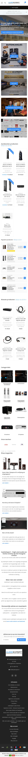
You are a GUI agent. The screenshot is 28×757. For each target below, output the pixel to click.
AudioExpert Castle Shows (14, 705)
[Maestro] (16, 747)
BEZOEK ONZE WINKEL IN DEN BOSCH (14, 13)
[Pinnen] (12, 750)
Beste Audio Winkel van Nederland (14, 710)
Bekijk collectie (6, 145)
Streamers (3, 422)
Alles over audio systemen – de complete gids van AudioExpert (14, 721)
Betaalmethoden (14, 692)
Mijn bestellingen (14, 731)
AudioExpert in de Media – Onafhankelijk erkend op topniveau (14, 718)
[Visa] (16, 750)
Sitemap (14, 696)
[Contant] (7, 747)
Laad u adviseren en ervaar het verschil (12, 32)
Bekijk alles (14, 56)
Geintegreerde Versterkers (4, 371)
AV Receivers (18, 371)
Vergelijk (14, 738)
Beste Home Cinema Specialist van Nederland (14, 712)
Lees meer (14, 83)
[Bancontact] (24, 747)
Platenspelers (18, 405)
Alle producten (14, 740)
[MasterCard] (20, 747)
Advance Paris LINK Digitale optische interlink (21, 320)
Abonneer (22, 639)
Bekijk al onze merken (14, 129)
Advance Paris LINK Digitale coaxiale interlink (7, 350)
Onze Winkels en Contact (14, 685)
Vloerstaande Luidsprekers (4, 388)
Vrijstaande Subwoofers (6, 405)
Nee (13, 755)
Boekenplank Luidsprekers (18, 388)
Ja (10, 755)
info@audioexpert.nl (14, 669)
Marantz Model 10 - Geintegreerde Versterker (21, 196)
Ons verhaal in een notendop (14, 107)
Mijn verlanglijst (14, 736)
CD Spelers (17, 422)
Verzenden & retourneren (14, 689)
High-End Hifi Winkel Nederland (14, 715)
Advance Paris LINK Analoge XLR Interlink (21, 350)
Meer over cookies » (19, 755)
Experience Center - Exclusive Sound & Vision (14, 708)
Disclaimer (14, 703)
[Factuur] (11, 747)
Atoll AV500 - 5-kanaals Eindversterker (7, 320)
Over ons (14, 694)
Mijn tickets (14, 733)
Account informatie (14, 729)
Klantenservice (14, 687)
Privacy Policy (14, 701)
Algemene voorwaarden (14, 698)
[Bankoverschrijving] (3, 747)
